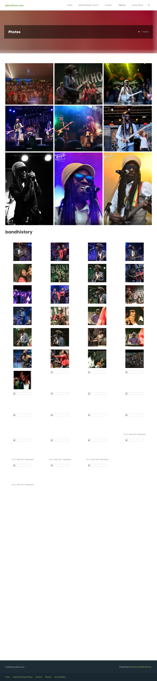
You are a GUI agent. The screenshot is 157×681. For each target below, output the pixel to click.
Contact (38, 677)
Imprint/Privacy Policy (23, 677)
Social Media (59, 677)
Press (7, 677)
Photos (48, 677)
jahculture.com (14, 5)
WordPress (146, 667)
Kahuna (136, 667)
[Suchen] (149, 5)
